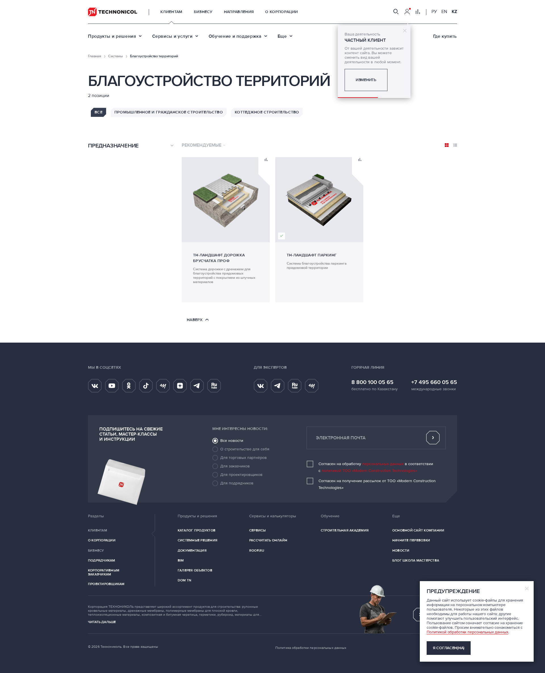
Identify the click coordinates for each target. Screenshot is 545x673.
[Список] (455, 145)
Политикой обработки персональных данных (467, 632)
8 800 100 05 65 (372, 382)
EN (444, 11)
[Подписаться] (433, 438)
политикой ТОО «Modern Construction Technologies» (369, 470)
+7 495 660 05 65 (434, 382)
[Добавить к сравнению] (266, 160)
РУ (434, 11)
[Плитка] (446, 145)
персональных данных (383, 463)
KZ (454, 11)
